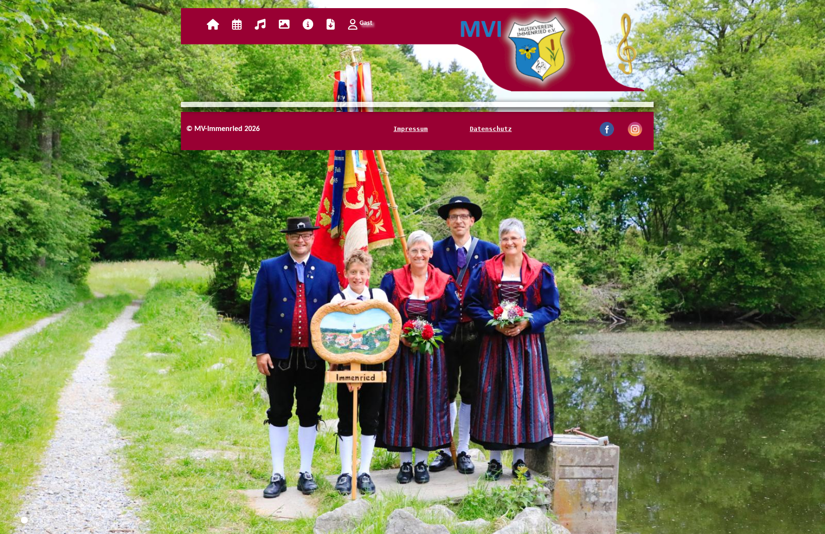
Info (308, 24)
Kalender (237, 24)
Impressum (410, 128)
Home (213, 24)
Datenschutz (491, 128)
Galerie (284, 24)
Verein (260, 24)
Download (331, 24)
